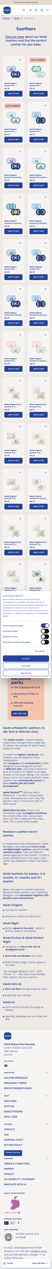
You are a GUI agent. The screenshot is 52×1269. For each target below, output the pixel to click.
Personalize (26, 666)
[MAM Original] (13, 72)
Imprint (9, 1168)
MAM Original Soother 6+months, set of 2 (13, 176)
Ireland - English (11, 1213)
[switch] (45, 631)
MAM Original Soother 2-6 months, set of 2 (11, 451)
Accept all (26, 658)
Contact (9, 1129)
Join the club (19, 713)
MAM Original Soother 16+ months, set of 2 (11, 84)
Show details (40, 651)
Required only (26, 673)
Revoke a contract (13, 1152)
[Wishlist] (30, 10)
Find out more (14, 37)
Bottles (9, 1106)
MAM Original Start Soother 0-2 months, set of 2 (13, 405)
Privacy (9, 1174)
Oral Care (10, 1116)
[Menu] (47, 10)
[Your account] (36, 10)
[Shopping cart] (42, 10)
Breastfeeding (13, 1111)
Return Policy (13, 1145)
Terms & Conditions (17, 1163)
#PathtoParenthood (17, 1088)
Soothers (10, 1101)
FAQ (6, 1134)
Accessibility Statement (19, 1179)
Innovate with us (15, 1184)
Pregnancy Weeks (15, 1083)
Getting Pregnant (16, 1077)
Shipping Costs (13, 1139)
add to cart (13, 94)
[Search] (24, 10)
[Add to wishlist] (20, 60)
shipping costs (39, 1251)
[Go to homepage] (7, 10)
